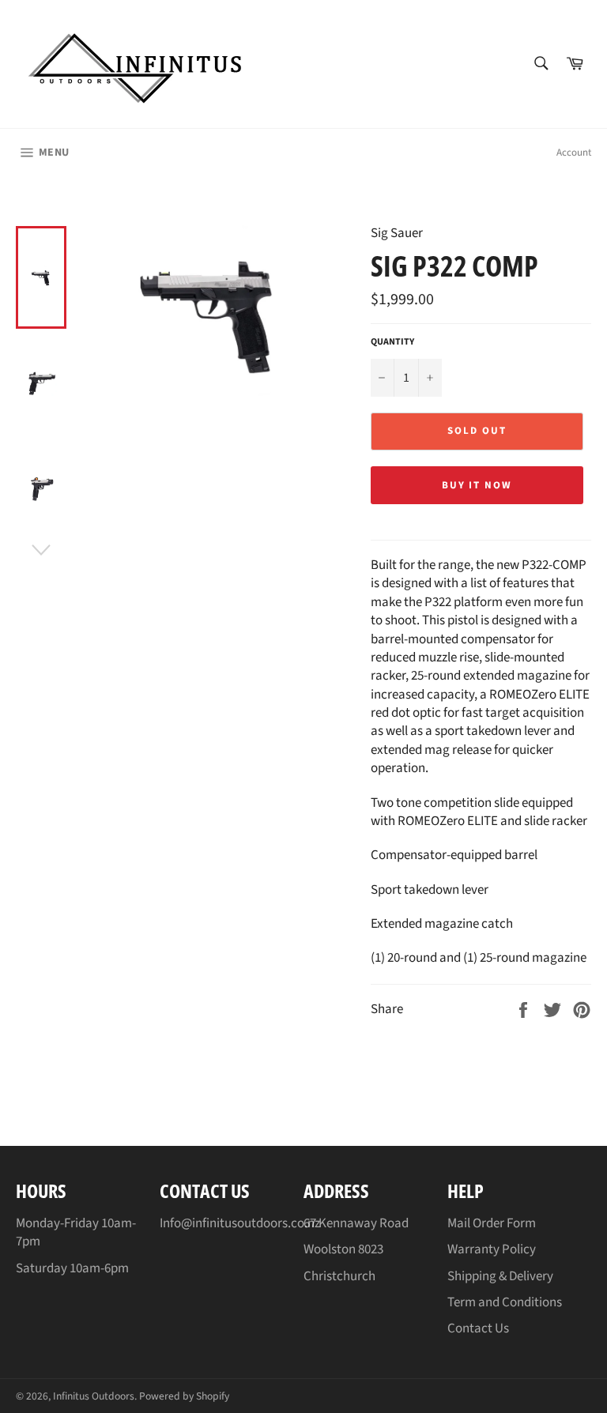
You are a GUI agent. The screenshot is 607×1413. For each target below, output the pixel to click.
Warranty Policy (491, 1249)
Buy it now (477, 485)
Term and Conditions (504, 1302)
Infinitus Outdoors (93, 1396)
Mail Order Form (491, 1223)
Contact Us (478, 1328)
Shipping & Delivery (500, 1276)
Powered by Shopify (184, 1396)
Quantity (392, 342)
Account (573, 152)
